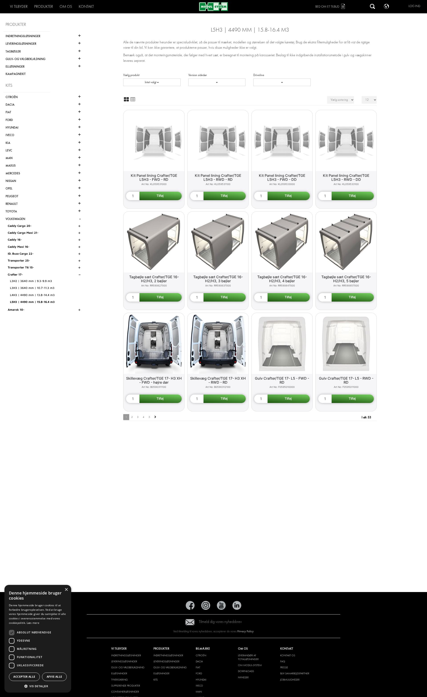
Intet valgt (151, 82)
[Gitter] (126, 99)
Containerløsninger (125, 691)
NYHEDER (243, 677)
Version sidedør (197, 75)
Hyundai (201, 679)
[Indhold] (132, 99)
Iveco (199, 685)
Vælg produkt (131, 75)
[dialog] (37, 639)
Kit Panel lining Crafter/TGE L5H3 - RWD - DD (346, 177)
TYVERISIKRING (119, 679)
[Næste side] (155, 417)
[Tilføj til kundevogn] (160, 196)
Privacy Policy (245, 631)
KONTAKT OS (287, 655)
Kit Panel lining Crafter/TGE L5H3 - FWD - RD (154, 177)
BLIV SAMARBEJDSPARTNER (294, 673)
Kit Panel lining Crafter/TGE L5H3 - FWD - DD (282, 177)
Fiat (198, 667)
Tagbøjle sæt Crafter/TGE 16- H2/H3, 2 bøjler (154, 279)
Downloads (246, 671)
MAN (199, 691)
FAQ (282, 661)
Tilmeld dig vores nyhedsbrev (220, 621)
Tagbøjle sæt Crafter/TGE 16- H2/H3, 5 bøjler (346, 279)
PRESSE (284, 667)
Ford (199, 673)
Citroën (201, 655)
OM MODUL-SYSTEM (250, 665)
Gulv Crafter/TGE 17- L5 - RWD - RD (346, 380)
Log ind (414, 6)
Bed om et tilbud (327, 6)
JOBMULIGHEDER (290, 679)
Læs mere (33, 623)
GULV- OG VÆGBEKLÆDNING (127, 667)
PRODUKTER (43, 6)
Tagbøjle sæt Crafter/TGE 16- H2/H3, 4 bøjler (282, 279)
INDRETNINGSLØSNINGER (126, 655)
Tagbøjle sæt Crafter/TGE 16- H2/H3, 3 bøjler (218, 279)
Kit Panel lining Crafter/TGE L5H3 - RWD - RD (218, 177)
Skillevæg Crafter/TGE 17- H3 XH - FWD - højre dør (154, 380)
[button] (38, 686)
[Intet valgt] (217, 82)
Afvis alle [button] (54, 677)
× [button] (66, 589)
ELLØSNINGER (119, 673)
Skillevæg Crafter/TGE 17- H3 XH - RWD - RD (218, 380)
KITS (155, 679)
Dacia (199, 661)
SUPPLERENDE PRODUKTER (125, 685)
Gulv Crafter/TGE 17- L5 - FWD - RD (282, 380)
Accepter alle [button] (24, 677)
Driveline (258, 75)
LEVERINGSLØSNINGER (124, 661)
